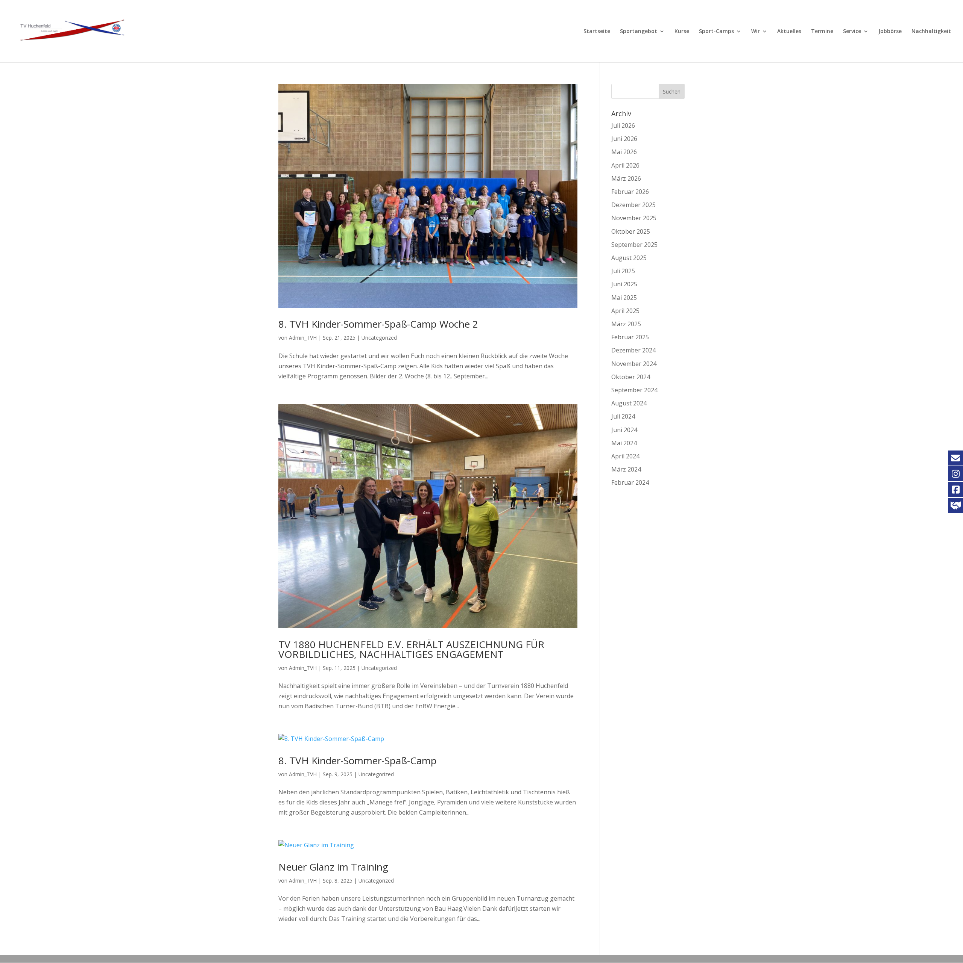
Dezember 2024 (633, 350)
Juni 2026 (624, 139)
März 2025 (626, 324)
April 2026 (625, 165)
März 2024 (626, 469)
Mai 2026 (624, 152)
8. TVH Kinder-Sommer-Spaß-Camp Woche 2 (378, 324)
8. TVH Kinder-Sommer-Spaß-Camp (357, 760)
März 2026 (626, 178)
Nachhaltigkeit (931, 32)
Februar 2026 (630, 191)
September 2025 (634, 244)
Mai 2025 (624, 297)
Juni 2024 (624, 430)
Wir (755, 32)
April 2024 (625, 456)
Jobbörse (890, 32)
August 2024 (629, 403)
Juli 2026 (623, 125)
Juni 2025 (624, 284)
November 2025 (633, 218)
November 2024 (633, 364)
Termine (822, 32)
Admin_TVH (303, 337)
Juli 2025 (623, 271)
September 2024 (634, 390)
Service (852, 32)
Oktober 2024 (630, 377)
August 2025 (629, 258)
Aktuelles (789, 32)
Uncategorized (379, 337)
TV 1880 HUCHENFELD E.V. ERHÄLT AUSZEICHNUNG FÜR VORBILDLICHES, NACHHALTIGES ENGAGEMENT (411, 649)
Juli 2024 (623, 416)
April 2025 (625, 311)
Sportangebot (638, 32)
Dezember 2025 (633, 205)
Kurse (681, 32)
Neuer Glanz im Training (333, 867)
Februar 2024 (630, 482)
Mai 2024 (624, 443)
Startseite (596, 32)
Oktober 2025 (630, 231)
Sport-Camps (716, 32)
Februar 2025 (630, 337)
